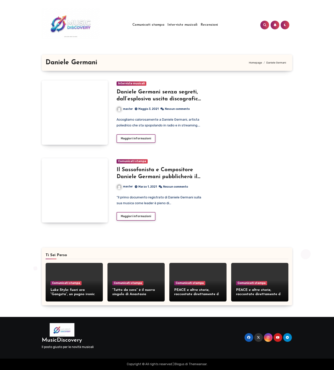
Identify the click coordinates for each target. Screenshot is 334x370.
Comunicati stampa (148, 25)
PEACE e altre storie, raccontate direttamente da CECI (197, 294)
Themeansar (198, 364)
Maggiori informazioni (136, 138)
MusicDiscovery (62, 340)
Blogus (179, 364)
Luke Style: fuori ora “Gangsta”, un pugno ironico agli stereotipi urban (73, 294)
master (128, 109)
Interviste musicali (182, 25)
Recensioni (209, 25)
